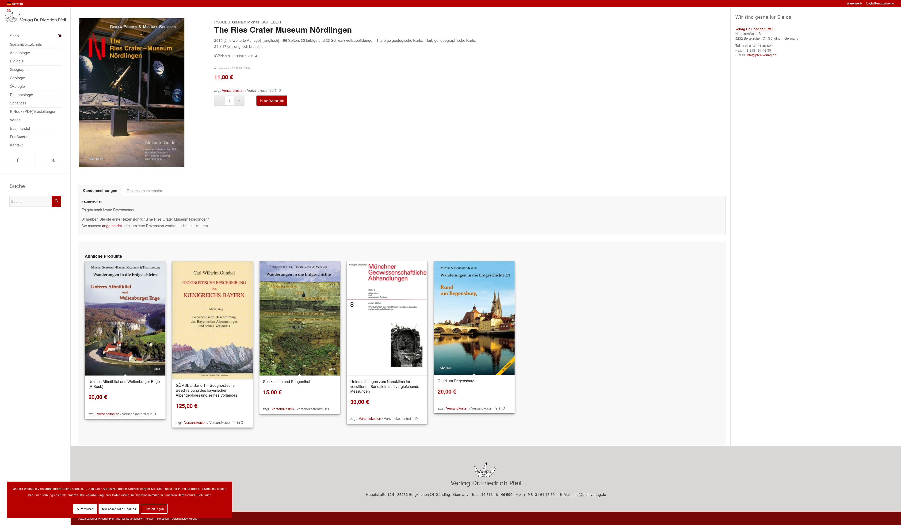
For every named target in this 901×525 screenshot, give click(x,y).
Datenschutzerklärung (184, 518)
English (17, 10)
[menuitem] (35, 36)
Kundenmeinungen (100, 190)
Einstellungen (154, 509)
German (17, 3)
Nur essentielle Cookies (119, 509)
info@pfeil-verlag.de (761, 55)
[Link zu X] (52, 160)
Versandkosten (233, 90)
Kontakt (149, 518)
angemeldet (112, 225)
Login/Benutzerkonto (880, 3)
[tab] (100, 190)
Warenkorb (854, 3)
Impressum (163, 518)
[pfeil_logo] (35, 17)
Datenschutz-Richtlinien (195, 495)
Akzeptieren (85, 509)
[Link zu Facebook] (17, 160)
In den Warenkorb (272, 100)
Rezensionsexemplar (144, 190)
